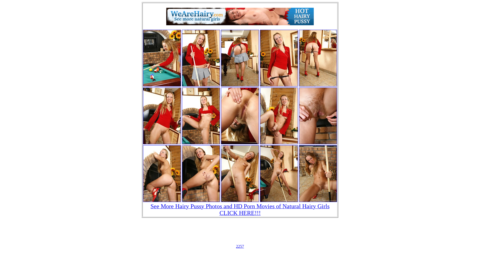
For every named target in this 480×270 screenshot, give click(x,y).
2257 (240, 246)
